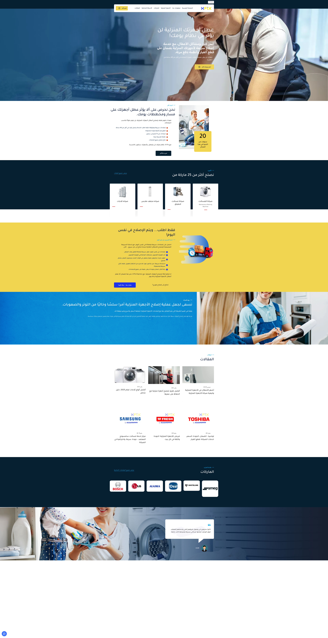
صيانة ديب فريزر (178, 202)
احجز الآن (124, 8)
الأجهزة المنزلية (166, 8)
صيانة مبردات (150, 202)
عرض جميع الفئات (120, 173)
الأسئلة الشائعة (147, 8)
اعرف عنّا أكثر (163, 153)
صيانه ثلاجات (205, 202)
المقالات (137, 8)
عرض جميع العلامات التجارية (124, 470)
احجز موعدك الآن (206, 67)
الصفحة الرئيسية (187, 8)
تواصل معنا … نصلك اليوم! (124, 285)
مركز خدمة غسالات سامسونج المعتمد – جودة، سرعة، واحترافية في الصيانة (130, 439)
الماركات (156, 8)
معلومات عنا (176, 8)
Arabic (211, 2)
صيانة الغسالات (122, 202)
